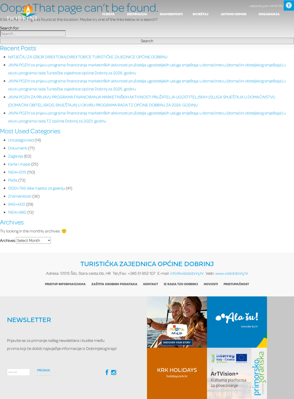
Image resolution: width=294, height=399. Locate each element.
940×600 (16, 204)
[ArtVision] (237, 373)
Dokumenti (17, 148)
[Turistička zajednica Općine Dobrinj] (22, 13)
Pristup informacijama (65, 284)
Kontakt (150, 284)
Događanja (269, 14)
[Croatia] (177, 322)
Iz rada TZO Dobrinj (181, 284)
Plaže (12, 180)
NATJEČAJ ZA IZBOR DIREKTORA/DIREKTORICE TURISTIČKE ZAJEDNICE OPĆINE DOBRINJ (87, 57)
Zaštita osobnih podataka (114, 284)
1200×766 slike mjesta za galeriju (36, 188)
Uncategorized (21, 140)
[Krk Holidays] (177, 373)
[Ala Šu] (237, 322)
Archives (7, 240)
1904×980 (17, 212)
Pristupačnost (236, 284)
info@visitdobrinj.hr (187, 273)
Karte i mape (19, 164)
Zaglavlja (15, 156)
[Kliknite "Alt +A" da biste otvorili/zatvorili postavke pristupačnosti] (288, 5)
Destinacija (137, 14)
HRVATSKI (266, 6)
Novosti (211, 284)
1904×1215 (17, 172)
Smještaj (200, 14)
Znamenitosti (171, 14)
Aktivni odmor (233, 14)
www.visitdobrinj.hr (231, 273)
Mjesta (108, 14)
